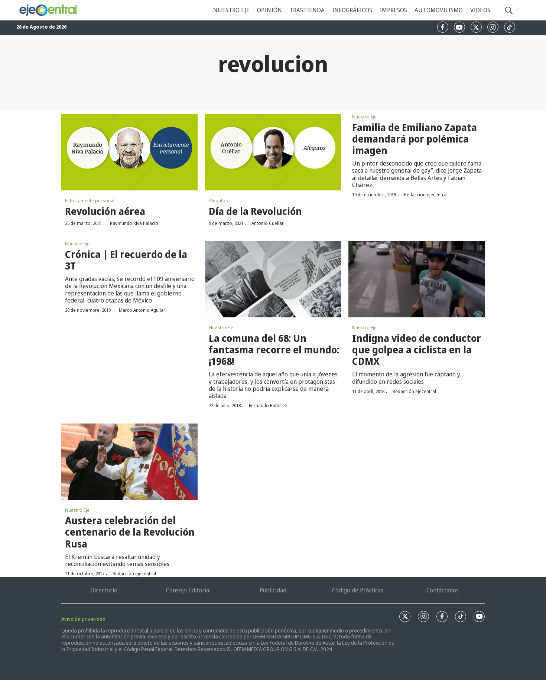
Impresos (393, 10)
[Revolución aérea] (129, 152)
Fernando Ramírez (268, 405)
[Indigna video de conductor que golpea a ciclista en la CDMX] (416, 279)
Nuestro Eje (364, 116)
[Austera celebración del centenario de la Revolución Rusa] (129, 462)
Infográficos (352, 10)
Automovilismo (439, 10)
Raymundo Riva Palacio (134, 223)
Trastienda (307, 10)
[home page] (48, 10)
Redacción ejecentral (426, 195)
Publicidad (273, 590)
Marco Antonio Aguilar (142, 310)
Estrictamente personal (89, 200)
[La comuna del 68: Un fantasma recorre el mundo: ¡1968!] (273, 279)
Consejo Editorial (188, 590)
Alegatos (218, 200)
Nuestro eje (231, 10)
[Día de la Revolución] (273, 152)
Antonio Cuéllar (267, 223)
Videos (480, 10)
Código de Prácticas (357, 590)
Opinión (269, 10)
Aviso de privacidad (83, 618)
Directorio (103, 590)
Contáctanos (442, 590)
